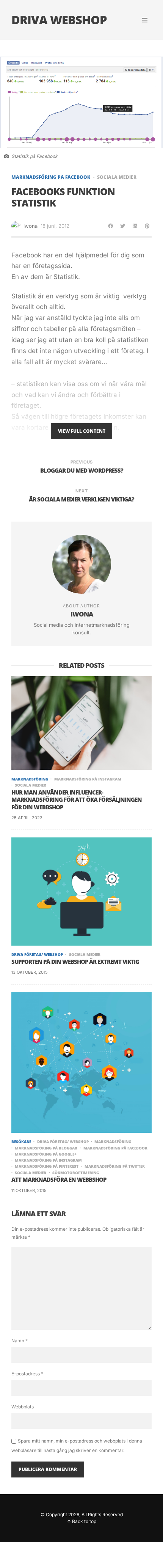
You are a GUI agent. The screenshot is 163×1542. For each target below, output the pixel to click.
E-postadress (27, 1373)
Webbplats (22, 1407)
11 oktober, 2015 (29, 1190)
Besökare (21, 1141)
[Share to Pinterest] (147, 225)
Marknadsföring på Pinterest (46, 1166)
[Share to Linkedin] (134, 225)
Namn (19, 1340)
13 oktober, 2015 (29, 972)
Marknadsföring (29, 779)
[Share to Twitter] (122, 225)
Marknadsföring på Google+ (46, 1154)
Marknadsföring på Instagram (87, 779)
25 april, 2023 (26, 817)
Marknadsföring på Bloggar (46, 1148)
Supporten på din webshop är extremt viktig (75, 961)
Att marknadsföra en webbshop (58, 1179)
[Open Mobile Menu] (145, 20)
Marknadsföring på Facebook (50, 177)
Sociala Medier (116, 177)
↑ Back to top (81, 1521)
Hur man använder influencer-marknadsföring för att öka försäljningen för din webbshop (76, 800)
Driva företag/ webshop (37, 954)
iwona (31, 226)
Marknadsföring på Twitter (115, 1166)
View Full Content (81, 431)
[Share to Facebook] (110, 225)
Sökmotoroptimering (75, 1173)
